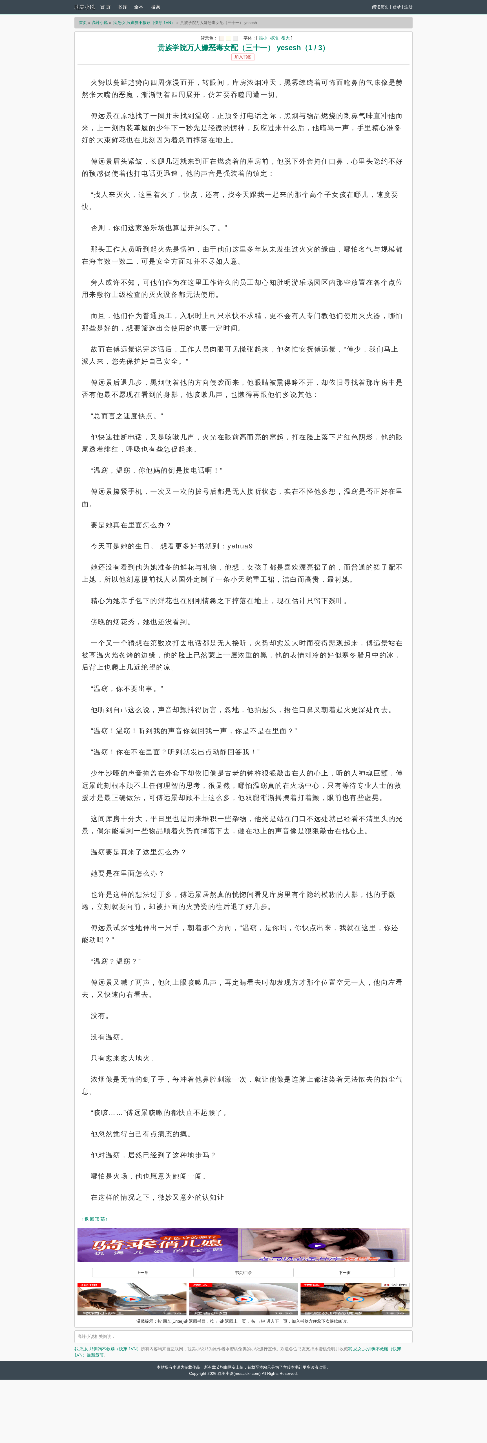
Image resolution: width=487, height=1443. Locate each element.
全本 (138, 7)
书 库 (122, 7)
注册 (408, 7)
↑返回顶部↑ (95, 1219)
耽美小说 (84, 7)
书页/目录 (243, 1272)
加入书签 (242, 56)
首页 (83, 22)
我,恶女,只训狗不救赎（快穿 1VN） (144, 22)
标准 (274, 37)
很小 (263, 37)
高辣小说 (100, 22)
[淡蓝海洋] (221, 38)
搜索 (155, 7)
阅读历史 (380, 7)
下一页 (345, 1272)
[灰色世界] (235, 38)
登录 (396, 7)
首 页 (105, 7)
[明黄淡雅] (228, 38)
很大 (285, 37)
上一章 (142, 1272)
